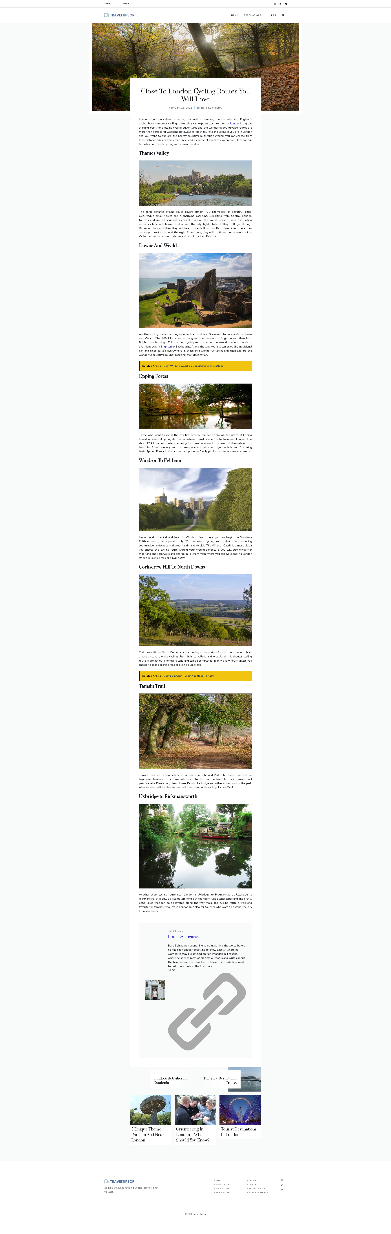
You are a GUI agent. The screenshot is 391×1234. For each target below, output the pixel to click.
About (125, 3)
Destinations (252, 15)
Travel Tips (222, 1188)
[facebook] (286, 4)
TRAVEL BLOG (223, 1184)
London (234, 123)
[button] (283, 15)
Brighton (166, 346)
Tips (273, 15)
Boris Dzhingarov (211, 107)
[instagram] (275, 4)
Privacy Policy (257, 1188)
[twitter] (280, 4)
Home (234, 15)
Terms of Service (258, 1192)
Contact (109, 3)
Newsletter (223, 1192)
